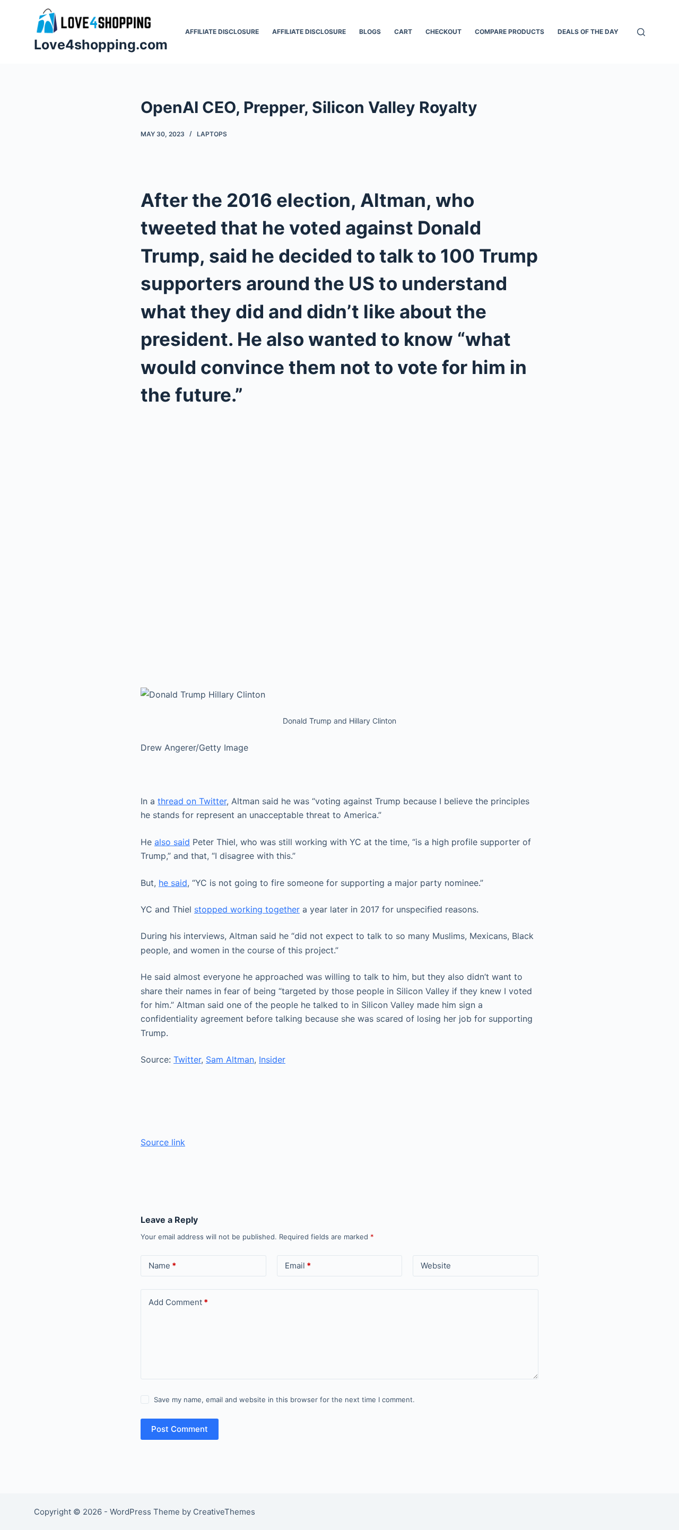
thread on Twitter (192, 801)
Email (298, 1265)
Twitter (187, 1059)
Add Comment (178, 1302)
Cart (403, 32)
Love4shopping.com (101, 45)
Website (436, 1265)
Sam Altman (230, 1059)
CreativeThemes (224, 1512)
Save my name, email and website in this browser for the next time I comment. (284, 1399)
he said (173, 882)
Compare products (509, 32)
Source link (163, 1142)
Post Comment (179, 1429)
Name (162, 1265)
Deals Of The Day (588, 32)
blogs (370, 32)
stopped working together (247, 909)
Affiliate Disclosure (222, 32)
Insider (272, 1059)
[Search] (641, 32)
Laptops (212, 134)
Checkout (443, 32)
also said (172, 842)
